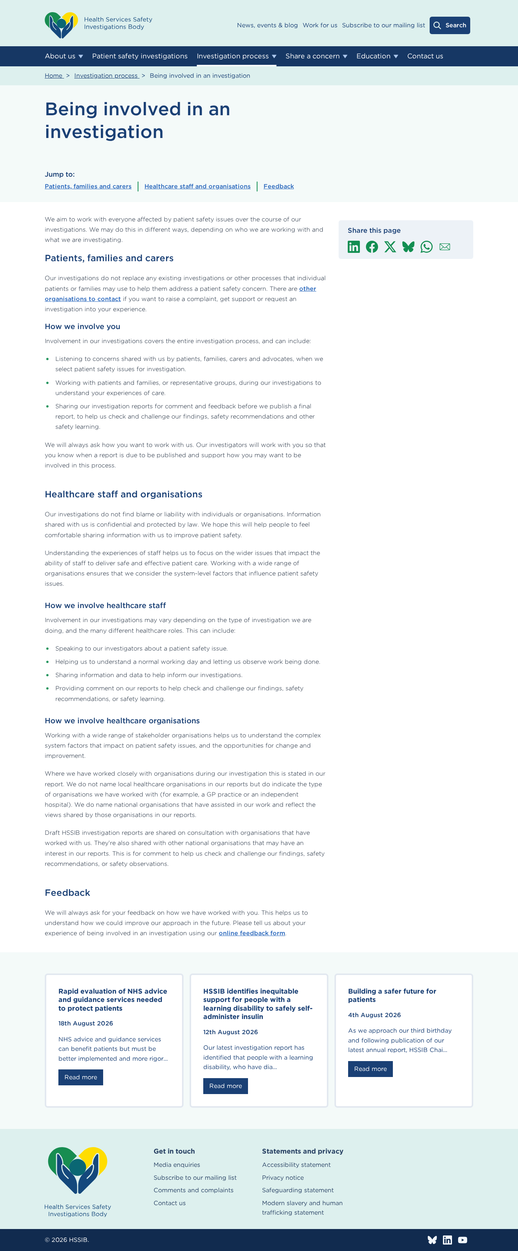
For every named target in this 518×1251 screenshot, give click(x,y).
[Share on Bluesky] (408, 247)
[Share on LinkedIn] (354, 247)
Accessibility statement (296, 1164)
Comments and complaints (194, 1190)
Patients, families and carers (88, 186)
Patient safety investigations (140, 56)
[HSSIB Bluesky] (432, 1240)
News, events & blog (267, 25)
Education (373, 56)
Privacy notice (283, 1177)
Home (54, 75)
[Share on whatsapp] (427, 247)
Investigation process (233, 56)
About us (60, 56)
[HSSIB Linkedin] (447, 1240)
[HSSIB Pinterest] (462, 1240)
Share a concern (313, 56)
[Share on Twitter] (390, 247)
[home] (78, 1182)
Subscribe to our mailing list (383, 25)
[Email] (445, 247)
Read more (80, 1077)
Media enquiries (177, 1164)
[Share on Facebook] (372, 247)
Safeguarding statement (298, 1190)
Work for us (320, 25)
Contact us (425, 56)
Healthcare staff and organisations (197, 186)
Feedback (279, 186)
